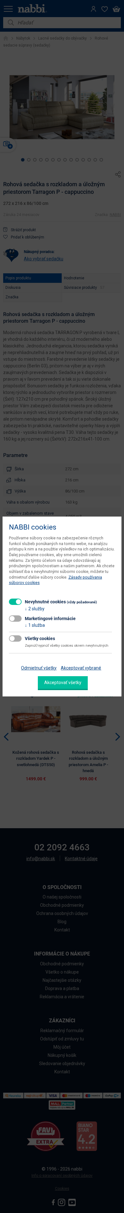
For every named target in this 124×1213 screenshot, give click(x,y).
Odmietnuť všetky (39, 667)
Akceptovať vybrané (81, 667)
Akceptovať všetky (62, 682)
